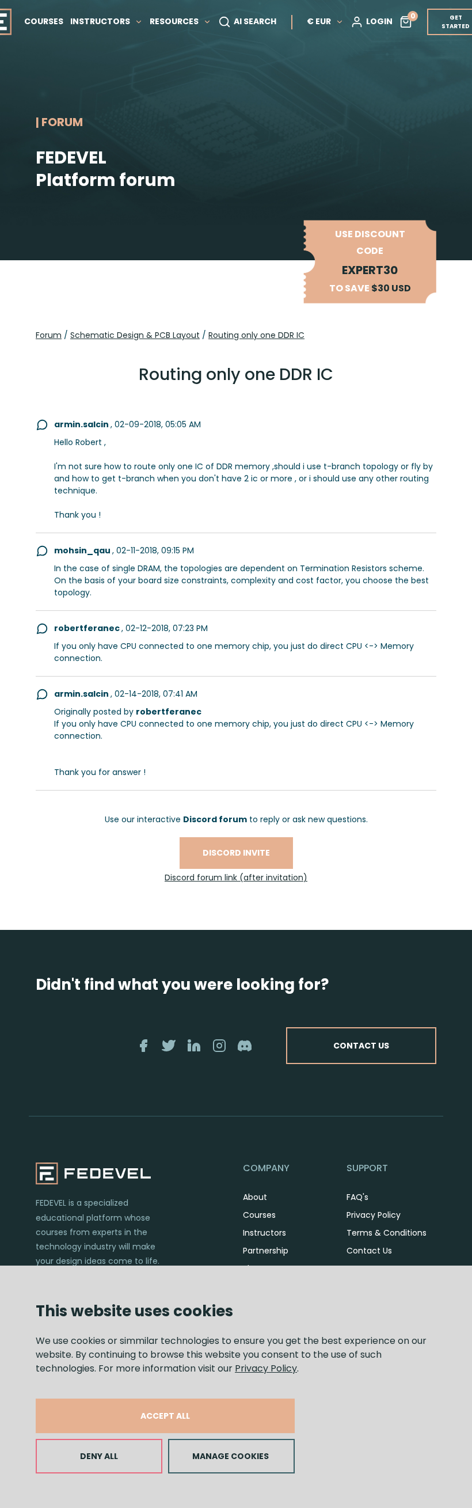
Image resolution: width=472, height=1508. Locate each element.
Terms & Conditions (387, 1233)
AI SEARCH (255, 21)
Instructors (264, 1233)
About (255, 1197)
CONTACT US (361, 1045)
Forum (49, 335)
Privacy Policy (266, 1368)
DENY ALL (99, 1456)
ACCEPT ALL (165, 1416)
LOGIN (379, 21)
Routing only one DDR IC (256, 335)
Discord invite (236, 853)
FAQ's (357, 1197)
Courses (259, 1215)
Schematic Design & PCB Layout (135, 335)
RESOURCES (175, 21)
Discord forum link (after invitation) (236, 877)
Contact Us (369, 1250)
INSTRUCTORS (101, 21)
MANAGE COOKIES (230, 1456)
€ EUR (319, 21)
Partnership (265, 1250)
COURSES (43, 21)
